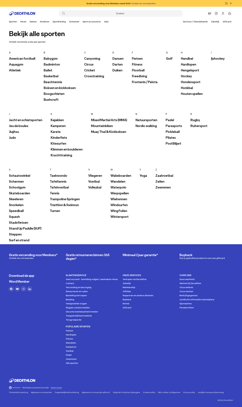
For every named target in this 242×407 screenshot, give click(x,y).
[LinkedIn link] (29, 289)
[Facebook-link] (11, 289)
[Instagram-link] (23, 289)
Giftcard (227, 21)
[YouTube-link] (17, 289)
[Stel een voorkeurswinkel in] (209, 13)
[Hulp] (216, 13)
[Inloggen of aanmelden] (223, 13)
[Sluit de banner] (231, 3)
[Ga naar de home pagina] (22, 13)
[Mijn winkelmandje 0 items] (229, 13)
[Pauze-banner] (226, 3)
